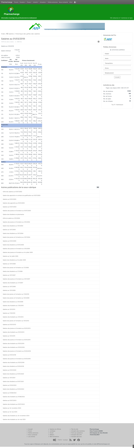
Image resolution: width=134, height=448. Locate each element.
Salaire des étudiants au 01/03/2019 (13, 366)
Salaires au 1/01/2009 (9, 290)
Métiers (52, 434)
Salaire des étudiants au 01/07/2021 (13, 381)
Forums (16, 2)
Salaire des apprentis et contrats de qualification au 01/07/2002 (21, 195)
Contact (65, 440)
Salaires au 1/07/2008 (9, 286)
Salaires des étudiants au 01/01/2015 (13, 343)
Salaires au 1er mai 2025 (10, 412)
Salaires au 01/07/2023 (9, 400)
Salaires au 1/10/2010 (9, 313)
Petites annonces (53, 2)
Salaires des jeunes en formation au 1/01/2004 (16, 222)
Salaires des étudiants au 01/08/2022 (14, 396)
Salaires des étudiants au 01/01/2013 (13, 332)
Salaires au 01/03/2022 (9, 385)
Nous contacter (63, 2)
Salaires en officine (55, 429)
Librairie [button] (35, 2)
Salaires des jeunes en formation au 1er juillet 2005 (18, 252)
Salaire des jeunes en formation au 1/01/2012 (16, 320)
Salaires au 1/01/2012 (9, 309)
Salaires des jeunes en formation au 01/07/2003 (17, 210)
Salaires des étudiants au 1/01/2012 (13, 317)
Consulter (117, 77)
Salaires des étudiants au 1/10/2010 (13, 305)
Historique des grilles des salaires (27, 34)
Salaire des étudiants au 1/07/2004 (13, 233)
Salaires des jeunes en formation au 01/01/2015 (16, 339)
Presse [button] (29, 2)
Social (51, 433)
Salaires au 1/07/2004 (9, 229)
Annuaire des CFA (76, 434)
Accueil (30, 429)
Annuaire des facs (76, 436)
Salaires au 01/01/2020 (9, 370)
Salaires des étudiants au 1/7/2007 (13, 283)
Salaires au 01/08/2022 (9, 393)
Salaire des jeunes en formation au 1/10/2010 (16, 294)
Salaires (11, 34)
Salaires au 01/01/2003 (9, 199)
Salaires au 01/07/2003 (9, 207)
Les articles (31, 436)
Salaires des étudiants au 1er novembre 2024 (16, 415)
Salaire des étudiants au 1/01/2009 (13, 301)
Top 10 (113, 104)
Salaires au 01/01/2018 (9, 355)
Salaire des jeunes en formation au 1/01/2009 (16, 298)
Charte (60, 440)
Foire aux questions (77, 433)
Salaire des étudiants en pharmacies (13, 214)
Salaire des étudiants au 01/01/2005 (13, 245)
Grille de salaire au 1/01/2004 (11, 218)
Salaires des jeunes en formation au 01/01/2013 (16, 328)
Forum (30, 431)
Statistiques (119, 104)
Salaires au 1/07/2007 (9, 275)
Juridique (52, 431)
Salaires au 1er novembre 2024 (12, 408)
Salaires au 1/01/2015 (9, 336)
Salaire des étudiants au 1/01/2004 (13, 226)
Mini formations (54, 436)
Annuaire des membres (78, 431)
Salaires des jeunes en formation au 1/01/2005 (16, 248)
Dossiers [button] (22, 2)
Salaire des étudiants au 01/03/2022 (13, 389)
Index (3, 34)
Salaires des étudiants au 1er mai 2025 (14, 419)
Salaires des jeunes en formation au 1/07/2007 (16, 279)
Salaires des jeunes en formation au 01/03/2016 (17, 351)
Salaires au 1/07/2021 (9, 377)
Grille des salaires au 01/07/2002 (12, 191)
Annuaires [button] (43, 2)
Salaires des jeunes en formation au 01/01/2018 (16, 358)
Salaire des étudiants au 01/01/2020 (13, 374)
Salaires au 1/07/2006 (9, 264)
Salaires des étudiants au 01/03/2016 (14, 347)
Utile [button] (70, 2)
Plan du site (74, 429)
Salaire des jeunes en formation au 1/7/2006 (16, 267)
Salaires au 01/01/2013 (9, 324)
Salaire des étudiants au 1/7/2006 (12, 271)
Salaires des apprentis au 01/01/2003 (14, 203)
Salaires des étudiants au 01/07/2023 (14, 404)
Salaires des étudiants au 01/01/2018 (13, 362)
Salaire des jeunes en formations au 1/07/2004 (16, 237)
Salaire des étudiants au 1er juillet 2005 (14, 260)
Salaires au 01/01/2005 (9, 241)
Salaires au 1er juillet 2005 (10, 256)
